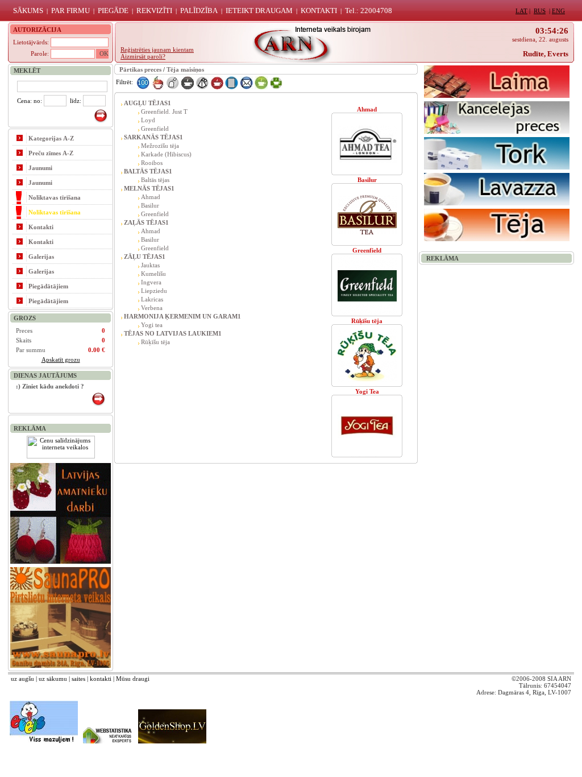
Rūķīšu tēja (155, 341)
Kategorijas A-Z (51, 138)
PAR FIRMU (70, 10)
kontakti (100, 678)
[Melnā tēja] (187, 81)
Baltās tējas (155, 179)
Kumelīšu (153, 273)
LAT (521, 10)
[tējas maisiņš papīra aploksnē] (246, 81)
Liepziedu (154, 290)
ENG (558, 10)
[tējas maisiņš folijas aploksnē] (231, 81)
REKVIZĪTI (154, 10)
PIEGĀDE (113, 10)
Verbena (152, 307)
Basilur (150, 205)
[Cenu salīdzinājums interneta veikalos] (61, 456)
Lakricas (152, 299)
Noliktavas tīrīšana (54, 197)
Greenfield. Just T (164, 111)
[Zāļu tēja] (275, 81)
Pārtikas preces (140, 69)
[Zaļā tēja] (261, 81)
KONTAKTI (319, 10)
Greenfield (155, 128)
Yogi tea (152, 324)
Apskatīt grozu (60, 359)
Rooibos (152, 162)
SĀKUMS (28, 10)
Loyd (148, 120)
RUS (540, 10)
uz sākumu (53, 678)
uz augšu (22, 678)
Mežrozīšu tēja (160, 145)
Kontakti (40, 227)
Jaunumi (40, 167)
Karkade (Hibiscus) (166, 154)
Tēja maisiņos (185, 69)
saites (78, 678)
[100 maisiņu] (142, 81)
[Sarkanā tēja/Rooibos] (216, 81)
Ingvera (151, 282)
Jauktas (150, 265)
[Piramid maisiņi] (202, 81)
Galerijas (41, 256)
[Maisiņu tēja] (172, 81)
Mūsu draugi (132, 678)
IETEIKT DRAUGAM (259, 10)
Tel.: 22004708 (368, 10)
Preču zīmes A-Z (50, 153)
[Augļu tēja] (157, 81)
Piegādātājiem (48, 286)
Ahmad (150, 196)
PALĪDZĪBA (199, 10)
